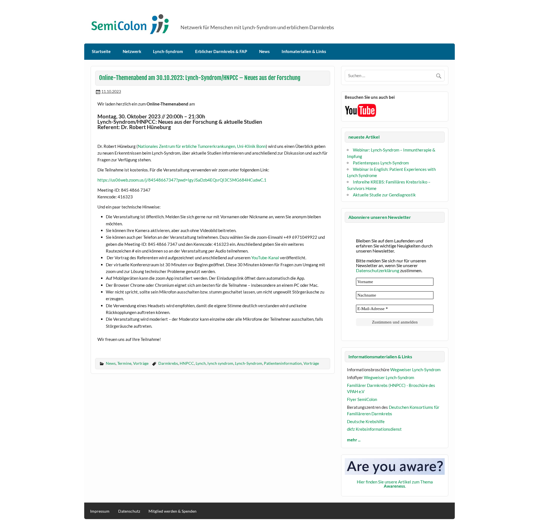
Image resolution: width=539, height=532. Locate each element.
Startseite (101, 51)
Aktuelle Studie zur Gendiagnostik (384, 194)
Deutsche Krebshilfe (366, 421)
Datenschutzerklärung (377, 270)
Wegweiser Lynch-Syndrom (415, 369)
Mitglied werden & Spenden (173, 511)
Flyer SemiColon (362, 399)
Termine (124, 363)
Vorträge (141, 363)
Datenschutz (129, 511)
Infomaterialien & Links (304, 51)
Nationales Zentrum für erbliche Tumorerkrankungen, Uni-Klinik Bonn (202, 146)
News (264, 51)
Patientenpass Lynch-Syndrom (381, 162)
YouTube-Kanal (265, 257)
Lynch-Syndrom (168, 51)
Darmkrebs (168, 363)
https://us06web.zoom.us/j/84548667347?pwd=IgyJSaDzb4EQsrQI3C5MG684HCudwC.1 (181, 179)
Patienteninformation (283, 363)
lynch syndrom (220, 363)
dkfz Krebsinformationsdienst (374, 429)
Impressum (99, 511)
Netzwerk (132, 51)
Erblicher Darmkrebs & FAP (221, 51)
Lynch (201, 363)
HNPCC (187, 363)
